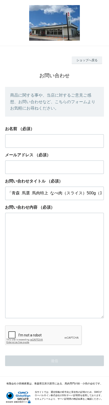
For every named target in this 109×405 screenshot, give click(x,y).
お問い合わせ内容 (21, 207)
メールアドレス (19, 155)
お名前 (11, 129)
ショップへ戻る (87, 60)
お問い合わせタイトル (25, 181)
